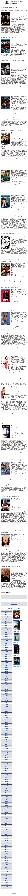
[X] (7, 593)
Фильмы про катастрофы (15, 643)
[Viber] (9, 593)
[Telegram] (5, 593)
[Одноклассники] (3, 593)
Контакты (14, 893)
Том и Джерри (14, 604)
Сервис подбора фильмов (14, 597)
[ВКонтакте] (1, 593)
